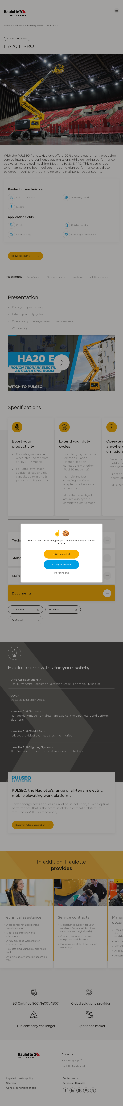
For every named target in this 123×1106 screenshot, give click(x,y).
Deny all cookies (62, 564)
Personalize (61, 572)
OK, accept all (62, 554)
